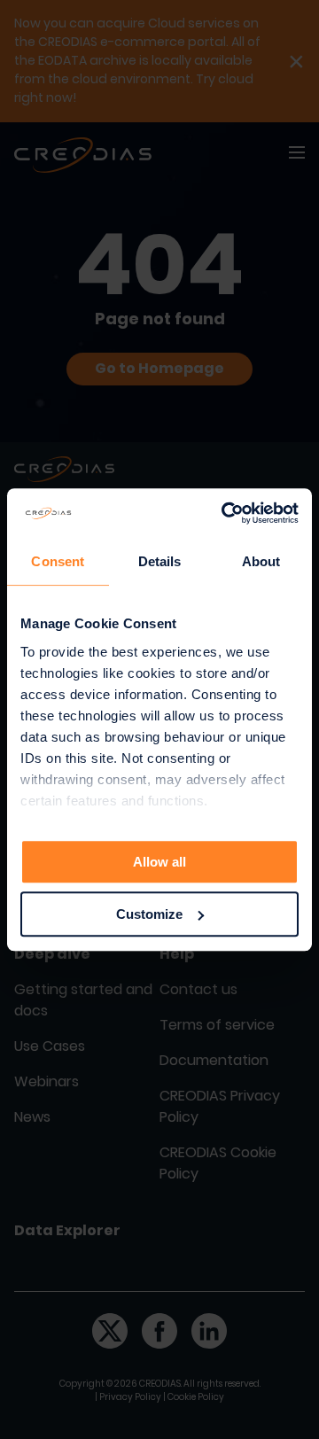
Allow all (159, 861)
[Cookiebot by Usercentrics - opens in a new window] (225, 513)
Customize (149, 914)
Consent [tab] (57, 561)
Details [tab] (160, 561)
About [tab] (261, 561)
